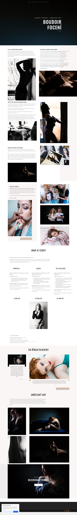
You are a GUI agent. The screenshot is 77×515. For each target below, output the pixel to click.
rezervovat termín (43, 68)
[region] (10, 508)
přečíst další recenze (62, 388)
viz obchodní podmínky (32, 341)
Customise (5, 511)
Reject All (10, 511)
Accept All (15, 511)
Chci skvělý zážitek (26, 238)
